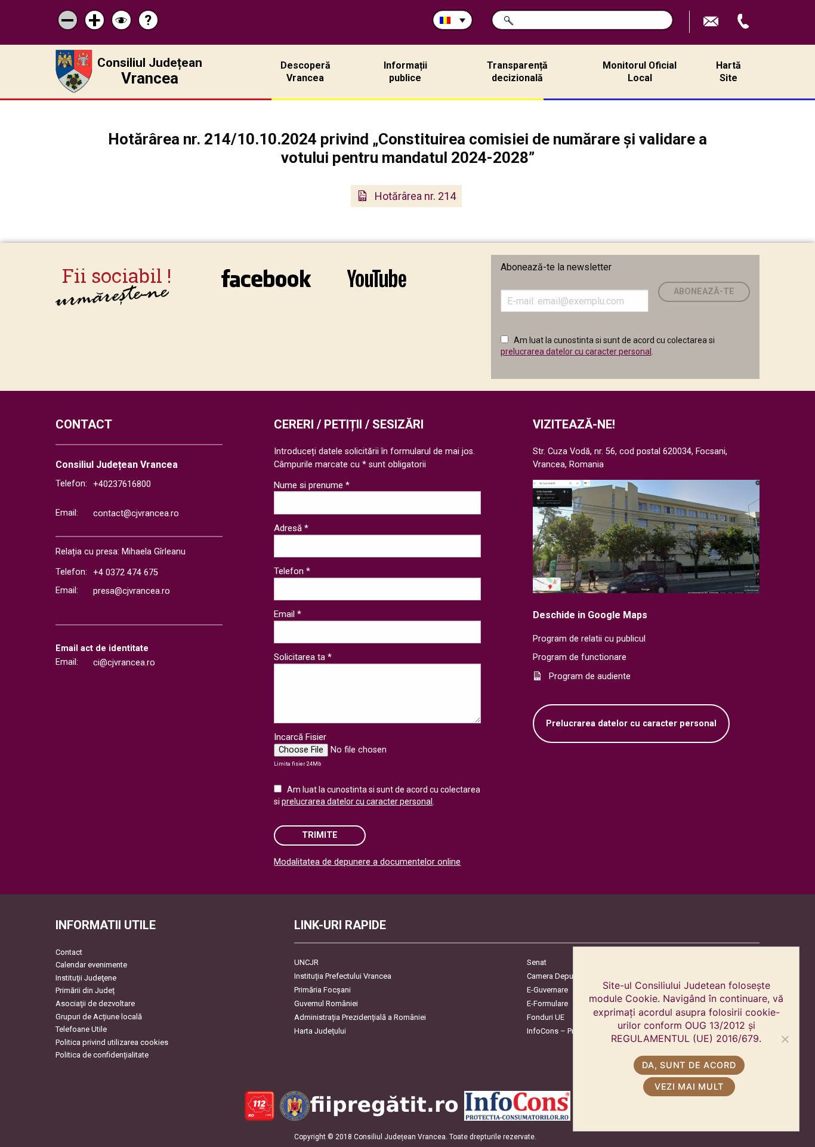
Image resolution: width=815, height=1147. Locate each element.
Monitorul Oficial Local (640, 72)
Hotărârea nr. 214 (415, 196)
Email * (287, 614)
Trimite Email (712, 22)
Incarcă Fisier (300, 737)
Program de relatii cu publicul (589, 639)
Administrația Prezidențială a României (360, 1017)
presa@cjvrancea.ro (131, 591)
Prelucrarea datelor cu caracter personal (631, 724)
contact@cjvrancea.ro (136, 513)
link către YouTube (376, 286)
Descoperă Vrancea (305, 72)
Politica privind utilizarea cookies (111, 1042)
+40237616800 (122, 484)
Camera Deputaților (560, 976)
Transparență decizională (517, 72)
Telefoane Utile (81, 1029)
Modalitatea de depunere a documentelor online (367, 862)
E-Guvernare (547, 989)
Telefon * (292, 571)
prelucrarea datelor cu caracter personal (576, 351)
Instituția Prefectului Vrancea (342, 976)
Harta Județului (320, 1030)
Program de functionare (579, 657)
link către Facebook (266, 286)
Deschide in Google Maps (590, 615)
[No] (785, 1039)
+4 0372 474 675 (125, 573)
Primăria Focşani (322, 989)
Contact (68, 952)
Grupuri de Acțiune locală (98, 1016)
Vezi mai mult (689, 1086)
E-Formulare (547, 1003)
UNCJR (306, 962)
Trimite (320, 835)
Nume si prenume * (312, 485)
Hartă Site (728, 72)
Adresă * (291, 528)
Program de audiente (590, 676)
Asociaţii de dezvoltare (95, 1003)
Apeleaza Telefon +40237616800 (745, 22)
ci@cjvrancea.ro (124, 663)
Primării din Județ (85, 990)
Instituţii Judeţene (85, 977)
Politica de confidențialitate (102, 1054)
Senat (537, 962)
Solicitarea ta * (303, 657)
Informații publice (405, 72)
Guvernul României (326, 1003)
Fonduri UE (545, 1017)
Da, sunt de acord (689, 1065)
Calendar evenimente (91, 964)
